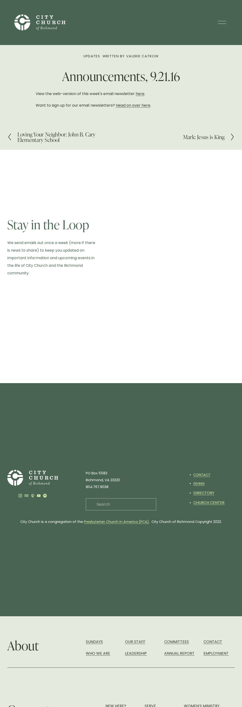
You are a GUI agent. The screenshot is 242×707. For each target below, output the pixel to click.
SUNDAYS (94, 641)
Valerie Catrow (142, 56)
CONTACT (201, 474)
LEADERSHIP (136, 653)
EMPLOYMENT (216, 653)
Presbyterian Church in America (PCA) (116, 521)
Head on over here (133, 105)
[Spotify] (45, 496)
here (140, 93)
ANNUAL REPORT (179, 653)
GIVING (199, 483)
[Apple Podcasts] (33, 496)
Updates (91, 56)
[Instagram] (20, 496)
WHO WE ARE (98, 653)
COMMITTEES (176, 641)
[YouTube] (39, 496)
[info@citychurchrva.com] (26, 496)
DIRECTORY (203, 493)
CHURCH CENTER (209, 502)
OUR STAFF (135, 641)
